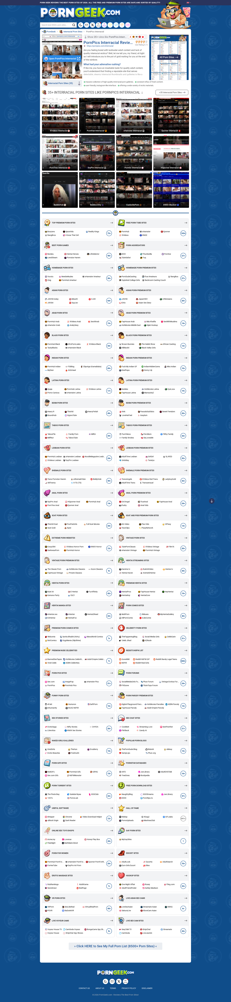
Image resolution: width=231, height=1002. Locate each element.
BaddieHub (59, 205)
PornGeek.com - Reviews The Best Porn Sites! (119, 995)
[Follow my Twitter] (92, 25)
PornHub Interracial (96, 131)
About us (99, 988)
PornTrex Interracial (59, 168)
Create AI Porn (128, 24)
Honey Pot (110, 24)
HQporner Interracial (170, 168)
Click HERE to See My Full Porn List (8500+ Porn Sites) (115, 946)
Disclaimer (147, 988)
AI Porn (104, 25)
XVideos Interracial (59, 131)
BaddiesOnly (96, 205)
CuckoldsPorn (133, 205)
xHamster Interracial (133, 131)
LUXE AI (122, 24)
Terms (113, 988)
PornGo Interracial (133, 168)
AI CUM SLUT (116, 25)
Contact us (84, 988)
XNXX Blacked (170, 205)
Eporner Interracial (170, 131)
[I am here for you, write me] (86, 25)
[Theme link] (80, 25)
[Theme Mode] (105, 981)
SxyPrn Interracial (96, 168)
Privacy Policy (129, 988)
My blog (98, 25)
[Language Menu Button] (189, 2)
